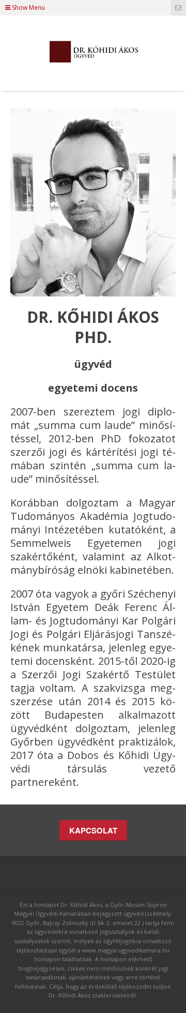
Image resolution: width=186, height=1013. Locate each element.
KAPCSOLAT (93, 830)
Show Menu (27, 7)
